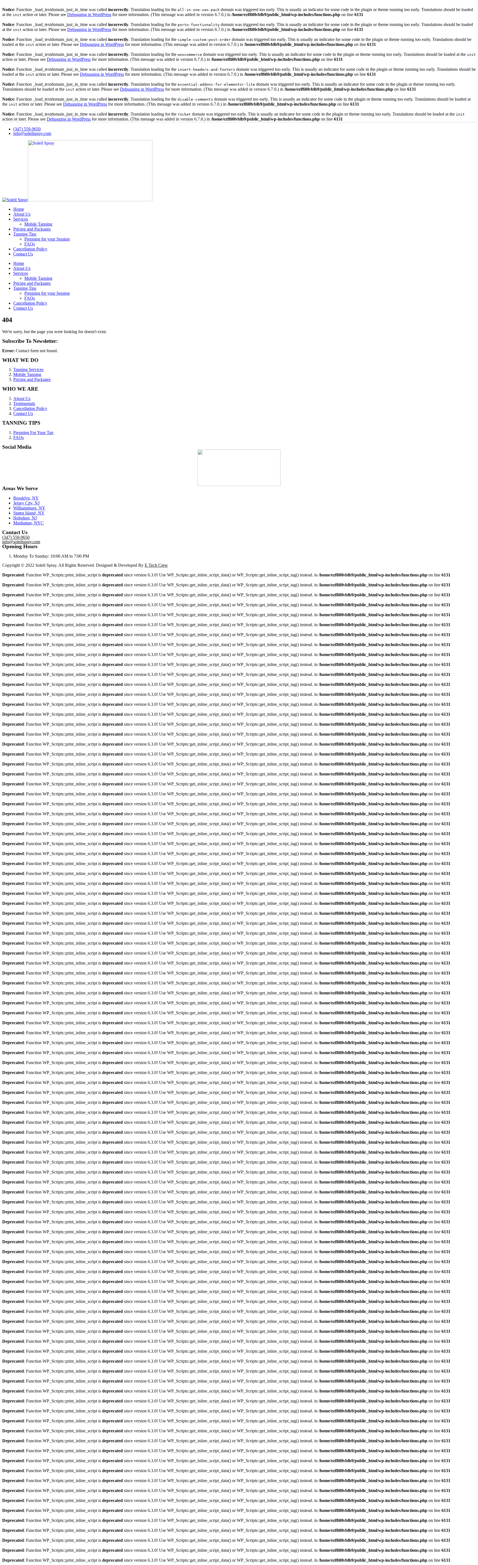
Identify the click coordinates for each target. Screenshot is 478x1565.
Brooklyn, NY (26, 498)
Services (20, 219)
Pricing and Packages (32, 229)
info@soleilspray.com (32, 133)
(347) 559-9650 (27, 129)
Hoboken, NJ (25, 518)
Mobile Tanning (38, 224)
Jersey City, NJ (26, 503)
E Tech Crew (156, 565)
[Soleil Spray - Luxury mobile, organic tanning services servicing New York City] (77, 199)
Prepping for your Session (47, 239)
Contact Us (23, 254)
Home (18, 209)
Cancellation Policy (30, 249)
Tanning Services (28, 369)
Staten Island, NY (29, 513)
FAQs (29, 244)
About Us (21, 214)
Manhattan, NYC (28, 523)
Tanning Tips (24, 234)
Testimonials (24, 403)
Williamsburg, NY (29, 508)
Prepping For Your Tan (33, 432)
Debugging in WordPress (89, 14)
